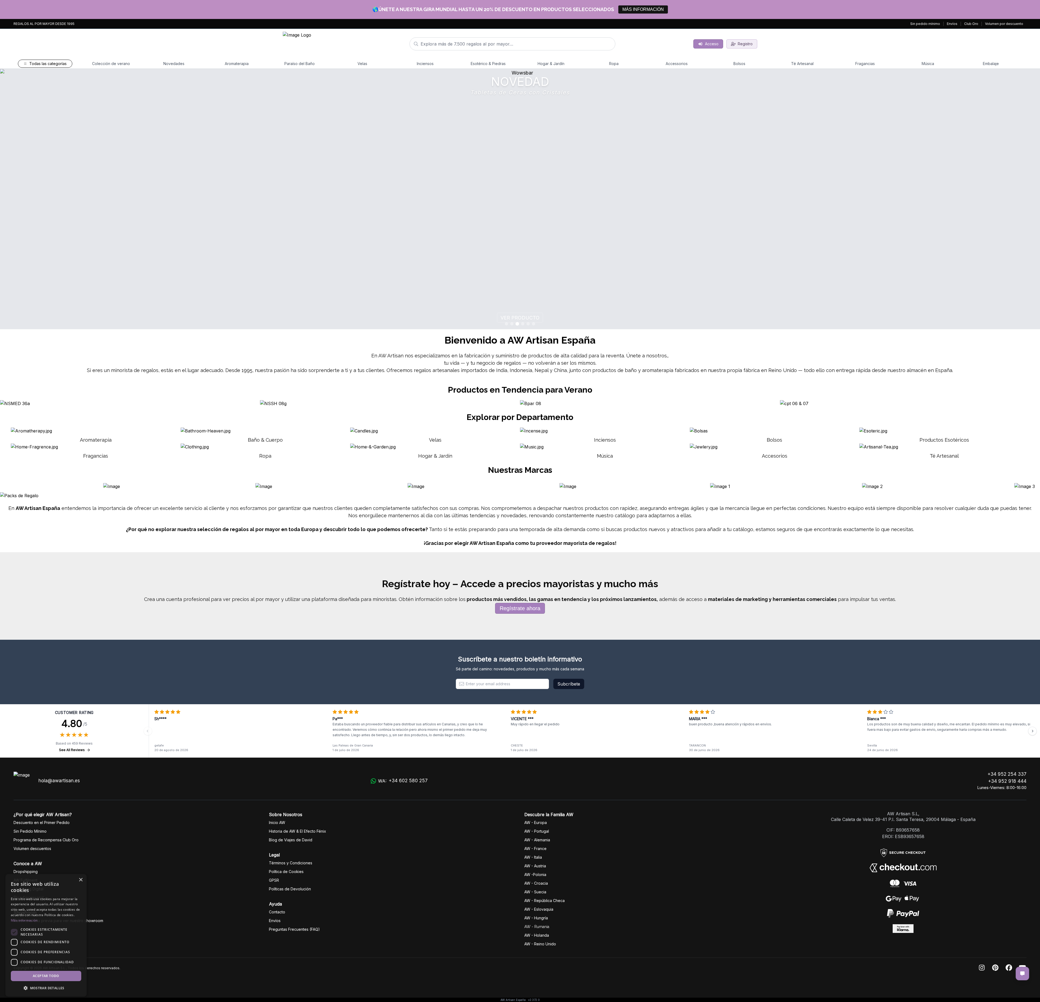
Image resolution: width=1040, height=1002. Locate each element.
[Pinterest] (995, 968)
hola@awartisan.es (59, 780)
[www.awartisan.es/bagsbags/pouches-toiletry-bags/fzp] (520, 199)
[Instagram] (982, 968)
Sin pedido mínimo (925, 24)
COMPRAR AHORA (520, 318)
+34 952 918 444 (1007, 781)
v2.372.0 (534, 999)
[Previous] (148, 731)
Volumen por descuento (1004, 24)
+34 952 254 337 (1006, 774)
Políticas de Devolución (290, 889)
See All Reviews (72, 750)
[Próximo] (1032, 731)
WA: (403, 781)
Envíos (952, 24)
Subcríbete (568, 684)
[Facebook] (1009, 968)
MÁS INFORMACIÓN (643, 9)
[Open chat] (1022, 973)
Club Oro (971, 24)
